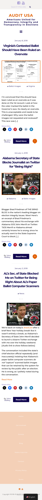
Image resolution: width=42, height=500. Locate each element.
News (21, 294)
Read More (7, 379)
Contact (21, 461)
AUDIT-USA (21, 494)
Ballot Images (15, 86)
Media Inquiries (21, 452)
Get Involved (21, 425)
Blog (21, 443)
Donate (21, 434)
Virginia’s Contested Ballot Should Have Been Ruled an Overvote (21, 50)
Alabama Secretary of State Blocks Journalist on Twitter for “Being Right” (21, 162)
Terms (21, 479)
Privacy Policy (21, 470)
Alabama (12, 199)
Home (21, 416)
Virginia (31, 86)
